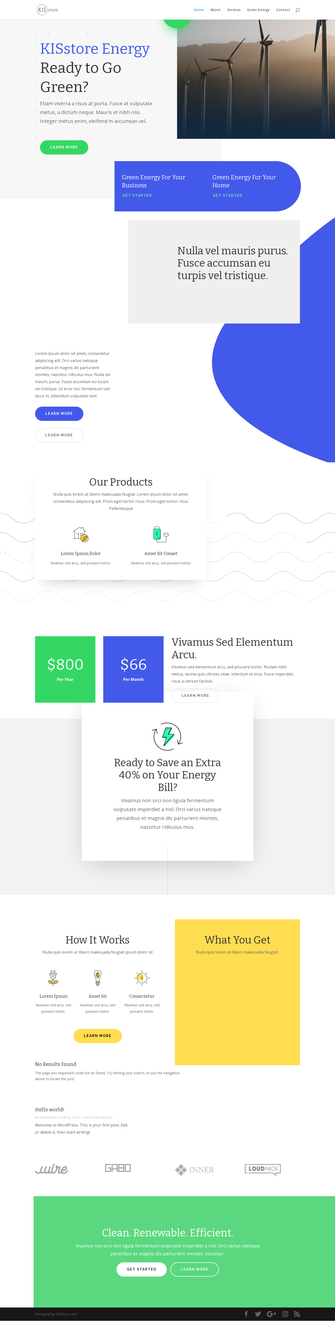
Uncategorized (98, 1117)
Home (199, 10)
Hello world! (49, 1110)
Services (234, 10)
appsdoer (48, 1117)
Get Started (137, 195)
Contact (283, 10)
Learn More (64, 147)
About (215, 10)
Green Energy (258, 10)
